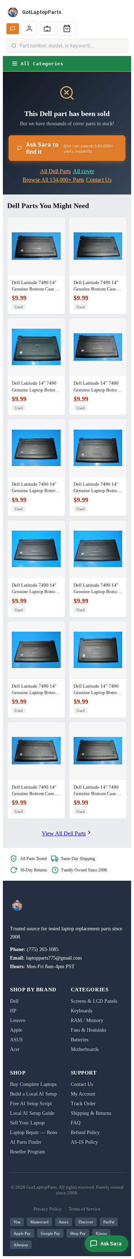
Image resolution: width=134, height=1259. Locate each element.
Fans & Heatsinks (88, 1030)
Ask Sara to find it (69, 148)
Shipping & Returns (91, 1113)
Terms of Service (84, 1209)
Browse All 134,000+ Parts (53, 180)
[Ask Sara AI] (12, 28)
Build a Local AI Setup (33, 1094)
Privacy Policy (48, 1209)
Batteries (79, 1039)
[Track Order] (47, 28)
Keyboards (81, 1010)
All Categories (42, 63)
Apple (16, 1030)
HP (13, 1010)
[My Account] (29, 28)
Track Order (83, 1103)
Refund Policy (85, 1132)
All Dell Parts (55, 171)
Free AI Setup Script (31, 1103)
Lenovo (17, 1020)
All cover (83, 171)
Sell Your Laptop (27, 1123)
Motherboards (85, 1049)
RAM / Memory (87, 1020)
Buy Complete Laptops (33, 1084)
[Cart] (67, 28)
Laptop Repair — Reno (33, 1132)
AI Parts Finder (25, 1142)
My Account (83, 1094)
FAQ (75, 1123)
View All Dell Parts (64, 833)
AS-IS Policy (84, 1142)
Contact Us (98, 180)
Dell (14, 1001)
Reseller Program (27, 1151)
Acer (15, 1049)
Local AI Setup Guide (32, 1113)
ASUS (16, 1039)
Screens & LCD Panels (94, 1001)
